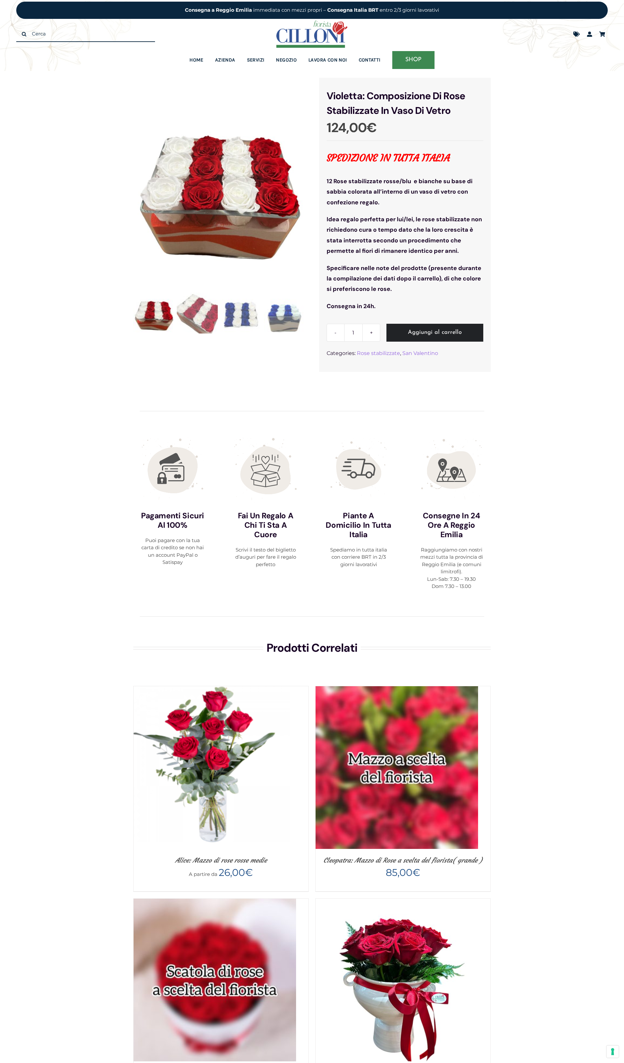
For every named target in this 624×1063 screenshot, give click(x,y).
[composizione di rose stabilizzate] (219, 185)
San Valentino (420, 353)
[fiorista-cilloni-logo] (312, 23)
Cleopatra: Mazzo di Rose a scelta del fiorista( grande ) (403, 860)
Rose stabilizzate (378, 353)
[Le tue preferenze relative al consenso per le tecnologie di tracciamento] (612, 1051)
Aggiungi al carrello (435, 332)
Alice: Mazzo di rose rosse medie (221, 860)
